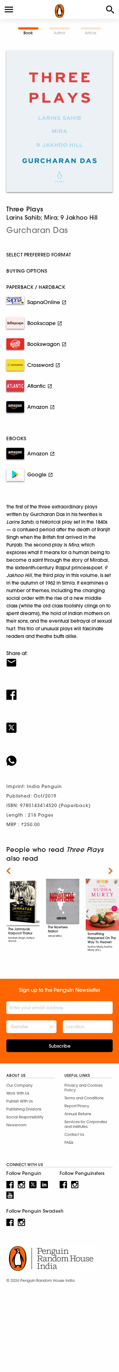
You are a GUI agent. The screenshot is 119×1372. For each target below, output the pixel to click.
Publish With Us (19, 1101)
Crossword (40, 365)
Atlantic (36, 386)
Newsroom (16, 1125)
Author (59, 32)
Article (90, 32)
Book (28, 32)
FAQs (68, 1142)
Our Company (19, 1085)
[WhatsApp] (59, 756)
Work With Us (17, 1093)
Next (110, 871)
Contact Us (74, 1134)
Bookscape (41, 323)
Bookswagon (43, 344)
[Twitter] (59, 723)
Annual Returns (77, 1113)
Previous (8, 871)
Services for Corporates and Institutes (85, 1124)
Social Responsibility (24, 1117)
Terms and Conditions (83, 1098)
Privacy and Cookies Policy (83, 1087)
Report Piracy (76, 1106)
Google (36, 474)
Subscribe (59, 1046)
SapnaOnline (43, 302)
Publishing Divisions (23, 1109)
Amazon (37, 407)
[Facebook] (59, 690)
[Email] (59, 658)
